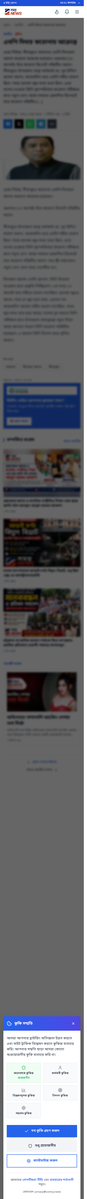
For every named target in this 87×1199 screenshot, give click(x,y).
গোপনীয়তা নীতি (32, 1180)
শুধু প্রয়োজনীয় (45, 1145)
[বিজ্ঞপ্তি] (67, 12)
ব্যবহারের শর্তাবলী (61, 1180)
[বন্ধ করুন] (73, 1023)
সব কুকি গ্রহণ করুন (45, 1131)
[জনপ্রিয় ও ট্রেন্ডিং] (57, 12)
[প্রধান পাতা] (13, 11)
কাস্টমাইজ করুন (45, 1160)
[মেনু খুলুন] (77, 12)
